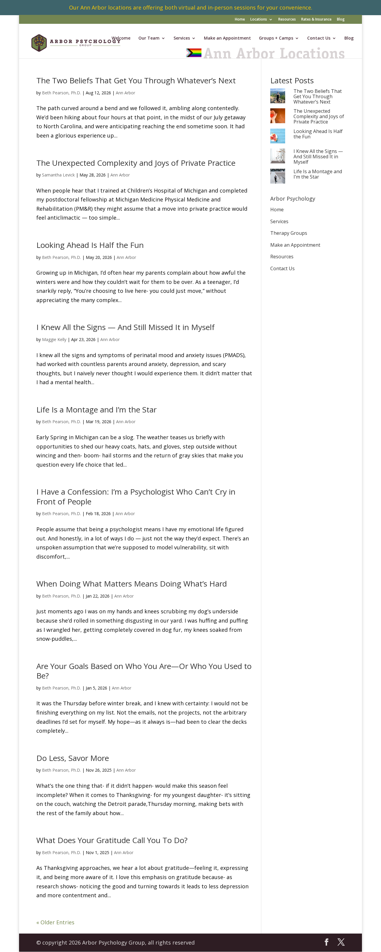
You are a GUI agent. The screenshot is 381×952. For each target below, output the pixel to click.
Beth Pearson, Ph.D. (61, 93)
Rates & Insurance (316, 20)
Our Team (149, 38)
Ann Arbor (125, 93)
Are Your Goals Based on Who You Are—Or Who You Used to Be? (144, 671)
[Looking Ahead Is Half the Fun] (277, 136)
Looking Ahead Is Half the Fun (90, 245)
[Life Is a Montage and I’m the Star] (277, 177)
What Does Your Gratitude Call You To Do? (112, 840)
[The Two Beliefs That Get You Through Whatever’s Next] (277, 96)
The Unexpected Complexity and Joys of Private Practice (135, 162)
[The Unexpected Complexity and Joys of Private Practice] (277, 116)
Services (182, 38)
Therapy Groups (288, 233)
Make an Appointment (227, 38)
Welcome (121, 38)
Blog (341, 20)
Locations (258, 20)
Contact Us (318, 38)
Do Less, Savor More (72, 758)
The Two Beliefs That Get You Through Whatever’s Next (136, 80)
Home (240, 20)
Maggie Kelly (54, 339)
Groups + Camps (276, 38)
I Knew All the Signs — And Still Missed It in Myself (125, 327)
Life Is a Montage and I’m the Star (96, 409)
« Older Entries (55, 922)
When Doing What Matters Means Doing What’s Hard (131, 583)
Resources (287, 20)
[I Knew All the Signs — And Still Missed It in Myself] (277, 156)
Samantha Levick (58, 175)
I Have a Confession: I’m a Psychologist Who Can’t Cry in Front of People (135, 496)
